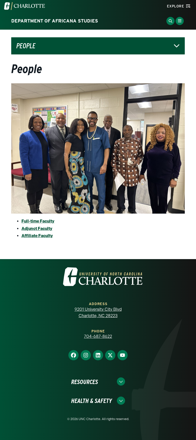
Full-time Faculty (37, 221)
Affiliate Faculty (37, 235)
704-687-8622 (98, 336)
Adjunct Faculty (36, 228)
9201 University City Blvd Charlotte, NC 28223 (98, 312)
